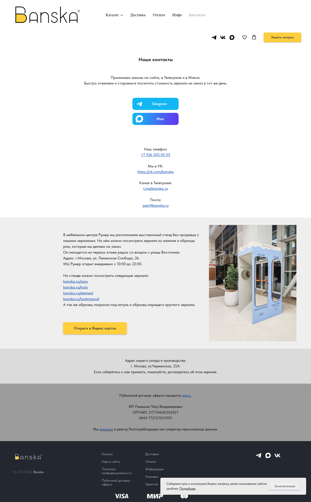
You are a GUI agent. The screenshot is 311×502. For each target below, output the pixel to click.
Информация (154, 469)
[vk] (223, 37)
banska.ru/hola (75, 287)
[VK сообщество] (277, 457)
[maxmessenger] (232, 37)
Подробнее (187, 488)
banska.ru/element (78, 293)
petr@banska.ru (156, 205)
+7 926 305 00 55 (155, 154)
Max (160, 118)
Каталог (112, 15)
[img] (155, 119)
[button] (244, 37)
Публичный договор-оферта (116, 482)
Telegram (159, 103)
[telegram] (214, 37)
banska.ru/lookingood (81, 298)
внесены (106, 429)
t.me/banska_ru (155, 188)
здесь (186, 395)
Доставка (138, 15)
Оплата (159, 15)
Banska (38, 472)
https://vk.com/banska (156, 171)
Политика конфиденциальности (117, 471)
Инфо (177, 15)
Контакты (197, 15)
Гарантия (151, 484)
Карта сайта (111, 461)
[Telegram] (258, 457)
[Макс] (268, 457)
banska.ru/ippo (75, 281)
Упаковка (151, 476)
